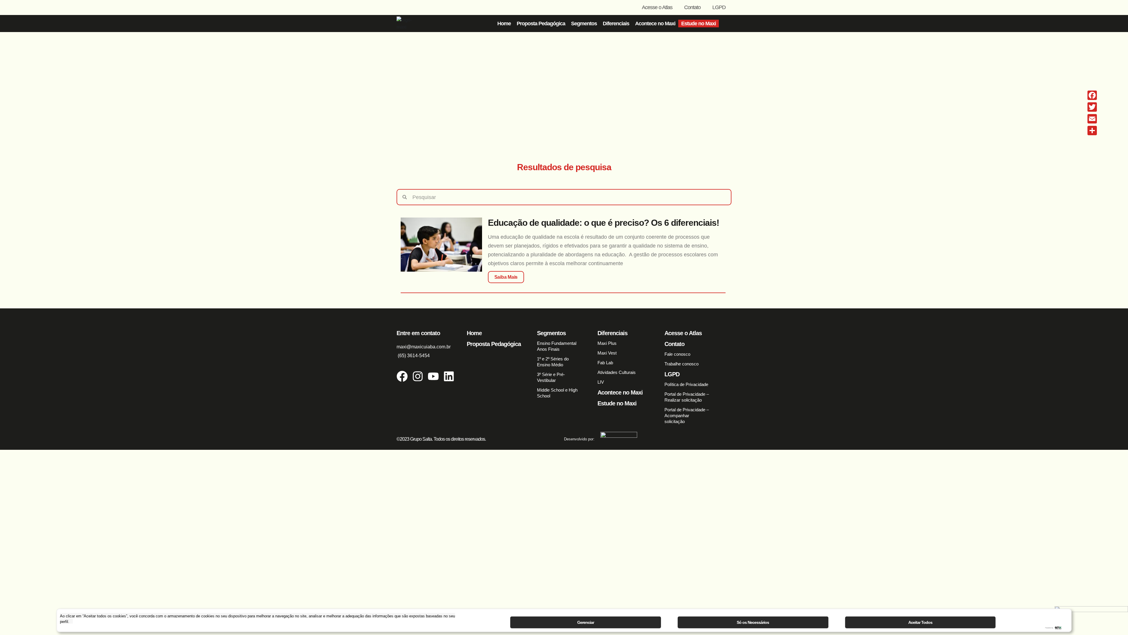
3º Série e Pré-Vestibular (551, 377)
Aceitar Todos (920, 622)
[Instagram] (417, 376)
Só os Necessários (753, 622)
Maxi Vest (607, 352)
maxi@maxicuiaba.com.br (424, 346)
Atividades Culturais (616, 372)
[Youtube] (433, 376)
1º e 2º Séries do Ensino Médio (553, 361)
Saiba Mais (506, 277)
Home (504, 23)
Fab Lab (605, 362)
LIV (600, 382)
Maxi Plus (607, 343)
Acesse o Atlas (657, 7)
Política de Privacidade (686, 384)
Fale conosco (677, 354)
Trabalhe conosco (681, 363)
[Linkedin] (448, 376)
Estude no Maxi (698, 23)
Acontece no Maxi (655, 23)
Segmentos (584, 23)
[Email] (1092, 119)
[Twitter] (1092, 107)
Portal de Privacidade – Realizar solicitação (686, 397)
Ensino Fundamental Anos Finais (556, 346)
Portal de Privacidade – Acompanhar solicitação (686, 415)
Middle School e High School (557, 392)
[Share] (1092, 130)
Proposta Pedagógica (541, 23)
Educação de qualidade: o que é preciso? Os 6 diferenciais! (603, 223)
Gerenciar (585, 622)
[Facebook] (402, 376)
